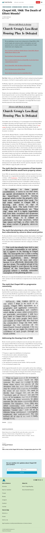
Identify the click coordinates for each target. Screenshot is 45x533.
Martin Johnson (7, 17)
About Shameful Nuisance (28, 489)
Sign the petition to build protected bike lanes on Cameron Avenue (17, 523)
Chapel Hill (25, 7)
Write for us (4, 513)
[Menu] (42, 2)
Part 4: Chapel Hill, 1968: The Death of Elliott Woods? (18, 65)
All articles (4, 486)
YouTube (4, 506)
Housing (31, 7)
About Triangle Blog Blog (27, 486)
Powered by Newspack (6, 530)
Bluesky (4, 496)
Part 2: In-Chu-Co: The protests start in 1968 (15, 56)
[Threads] (40, 480)
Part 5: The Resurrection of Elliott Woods (15, 69)
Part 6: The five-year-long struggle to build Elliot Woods (18, 73)
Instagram (4, 500)
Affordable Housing (17, 7)
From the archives (7, 7)
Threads (4, 493)
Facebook (4, 503)
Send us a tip (5, 520)
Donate (4, 516)
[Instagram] (34, 480)
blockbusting (14, 178)
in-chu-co (10, 422)
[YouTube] (36, 480)
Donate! (38, 2)
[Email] (38, 480)
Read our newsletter (6, 489)
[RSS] (42, 480)
